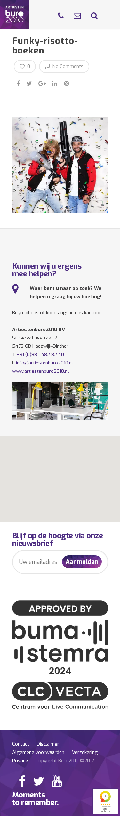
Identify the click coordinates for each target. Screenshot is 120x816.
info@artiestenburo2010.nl (44, 363)
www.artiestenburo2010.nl (40, 371)
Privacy (20, 760)
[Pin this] (67, 82)
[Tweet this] (30, 82)
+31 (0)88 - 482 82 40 (40, 354)
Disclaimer (48, 744)
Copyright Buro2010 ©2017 (65, 760)
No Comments (67, 66)
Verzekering (85, 752)
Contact (20, 744)
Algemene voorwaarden (38, 752)
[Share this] (19, 82)
